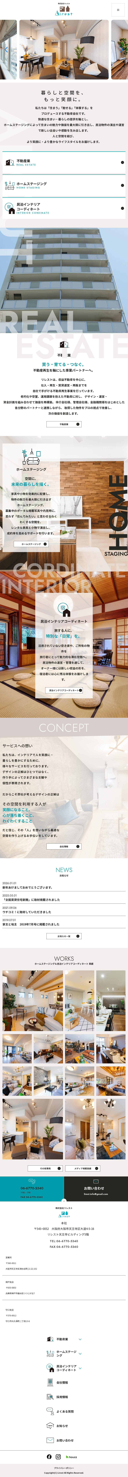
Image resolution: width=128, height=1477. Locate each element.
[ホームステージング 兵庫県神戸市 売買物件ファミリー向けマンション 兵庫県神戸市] (17, 1081)
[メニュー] (118, 9)
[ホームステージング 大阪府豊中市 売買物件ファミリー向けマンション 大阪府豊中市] (111, 1048)
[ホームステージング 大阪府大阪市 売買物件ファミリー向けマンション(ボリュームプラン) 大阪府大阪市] (17, 1048)
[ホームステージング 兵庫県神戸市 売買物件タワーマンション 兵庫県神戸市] (111, 1129)
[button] (59, 77)
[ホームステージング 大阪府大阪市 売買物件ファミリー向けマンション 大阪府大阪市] (79, 1000)
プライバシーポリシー (64, 1467)
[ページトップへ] (64, 1201)
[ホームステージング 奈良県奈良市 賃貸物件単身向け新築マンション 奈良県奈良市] (79, 1129)
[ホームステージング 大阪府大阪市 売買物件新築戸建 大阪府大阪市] (48, 1081)
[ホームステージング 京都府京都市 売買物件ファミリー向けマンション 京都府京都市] (79, 1081)
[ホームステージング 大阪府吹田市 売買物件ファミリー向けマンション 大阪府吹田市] (111, 1000)
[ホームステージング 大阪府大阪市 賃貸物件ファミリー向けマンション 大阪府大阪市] (32, 1129)
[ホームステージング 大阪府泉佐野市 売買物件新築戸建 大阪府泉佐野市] (111, 1081)
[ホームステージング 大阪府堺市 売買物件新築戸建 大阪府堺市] (32, 1000)
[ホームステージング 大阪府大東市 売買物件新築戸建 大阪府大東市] (79, 1048)
